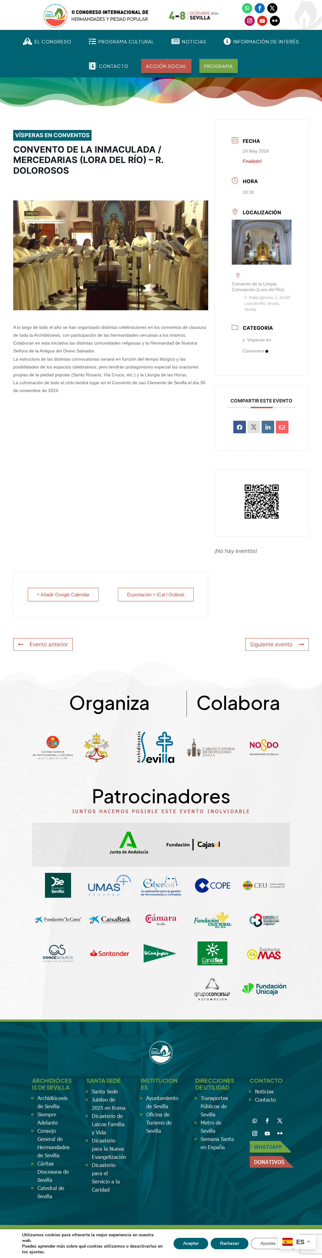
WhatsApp (268, 1146)
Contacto (265, 1099)
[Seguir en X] (272, 8)
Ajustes (267, 1243)
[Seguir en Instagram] (250, 21)
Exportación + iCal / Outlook (156, 594)
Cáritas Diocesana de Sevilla (53, 1171)
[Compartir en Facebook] (239, 427)
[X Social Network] (253, 427)
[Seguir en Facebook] (260, 8)
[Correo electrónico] (282, 427)
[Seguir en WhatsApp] (247, 8)
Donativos (269, 1162)
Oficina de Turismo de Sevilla (159, 1122)
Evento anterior (49, 644)
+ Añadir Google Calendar (63, 594)
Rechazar (229, 1243)
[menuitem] (47, 41)
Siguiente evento (271, 644)
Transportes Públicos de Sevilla (214, 1106)
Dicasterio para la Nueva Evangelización (109, 1148)
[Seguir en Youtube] (262, 21)
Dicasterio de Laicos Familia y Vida (108, 1124)
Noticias (264, 1091)
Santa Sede (105, 1091)
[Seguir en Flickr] (275, 21)
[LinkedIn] (268, 427)
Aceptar (191, 1243)
